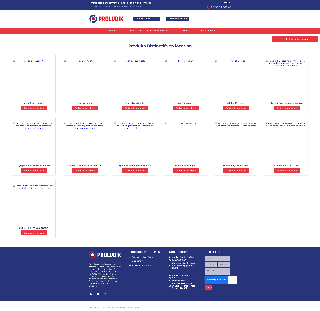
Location (109, 30)
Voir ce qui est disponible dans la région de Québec (116, 6)
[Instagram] (105, 294)
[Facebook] (91, 294)
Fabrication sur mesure (158, 30)
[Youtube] (98, 294)
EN (225, 2)
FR (229, 2)
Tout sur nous (206, 30)
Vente (131, 30)
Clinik (184, 30)
